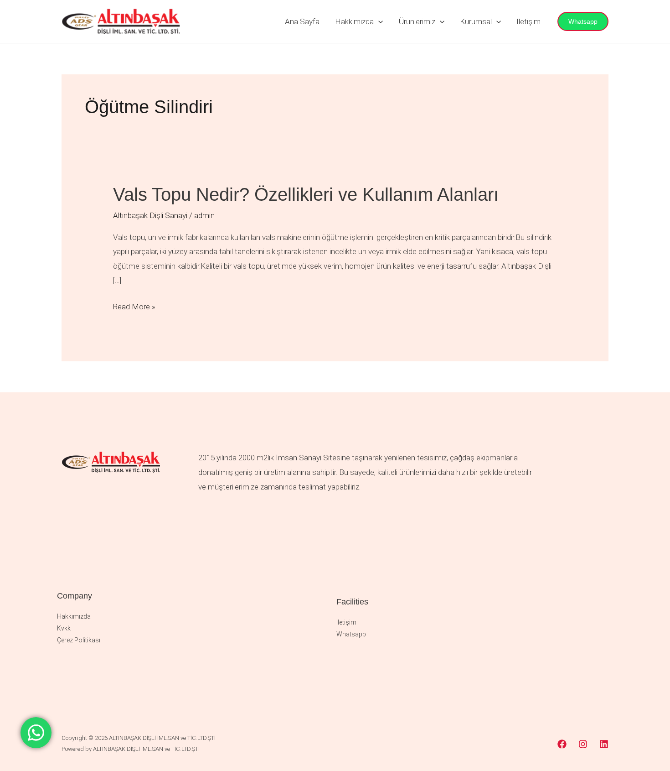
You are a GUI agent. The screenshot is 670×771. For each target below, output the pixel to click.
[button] (378, 21)
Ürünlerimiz (417, 21)
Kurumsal (476, 21)
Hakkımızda (354, 21)
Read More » (134, 305)
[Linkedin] (603, 744)
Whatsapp (351, 634)
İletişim (528, 21)
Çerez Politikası (78, 640)
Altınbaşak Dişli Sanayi (150, 215)
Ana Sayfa (302, 21)
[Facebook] (562, 744)
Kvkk (64, 628)
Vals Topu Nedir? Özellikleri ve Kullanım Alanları (306, 194)
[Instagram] (583, 744)
